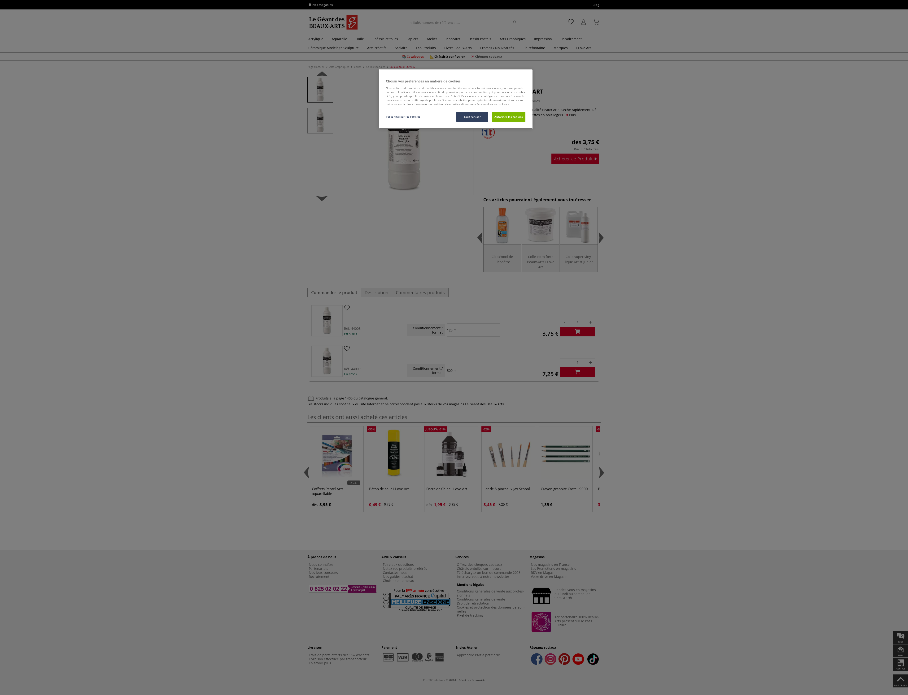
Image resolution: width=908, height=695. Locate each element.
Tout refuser (472, 117)
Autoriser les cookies (508, 117)
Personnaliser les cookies (403, 116)
